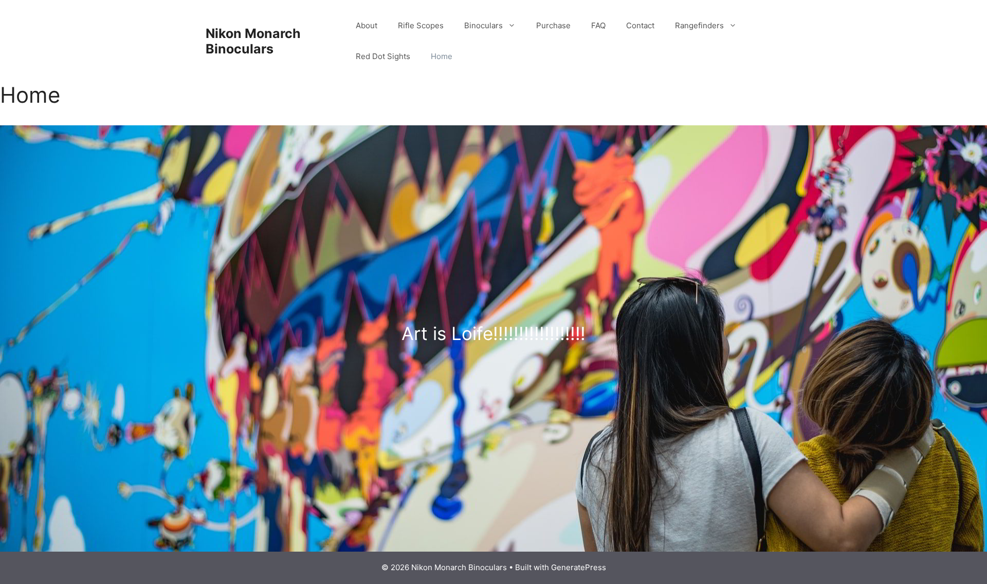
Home (441, 56)
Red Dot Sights (383, 56)
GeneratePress (578, 567)
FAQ (598, 25)
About (366, 25)
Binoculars (483, 25)
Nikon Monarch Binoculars (253, 41)
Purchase (553, 25)
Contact (640, 25)
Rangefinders (699, 25)
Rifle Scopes (421, 25)
